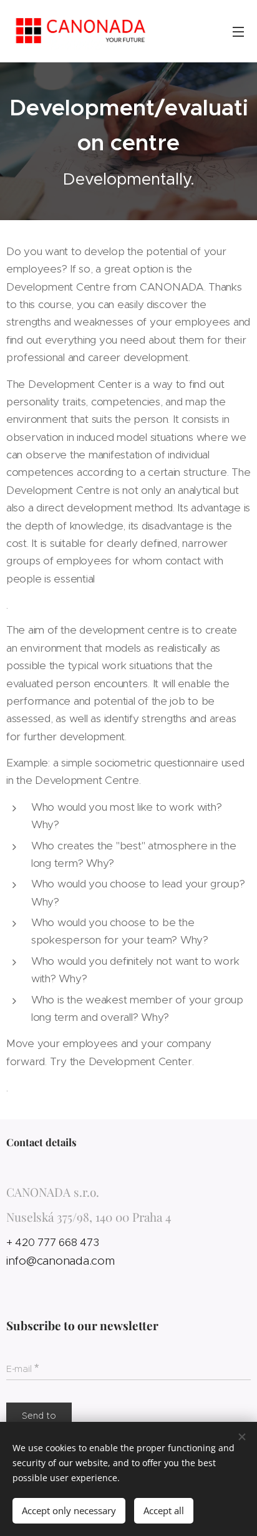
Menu (238, 31)
